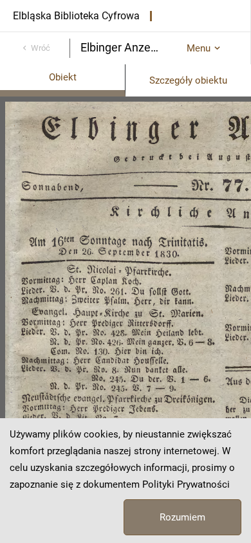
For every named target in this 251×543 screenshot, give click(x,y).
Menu (198, 48)
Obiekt (63, 77)
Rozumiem (182, 517)
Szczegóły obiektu (188, 80)
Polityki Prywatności (186, 484)
